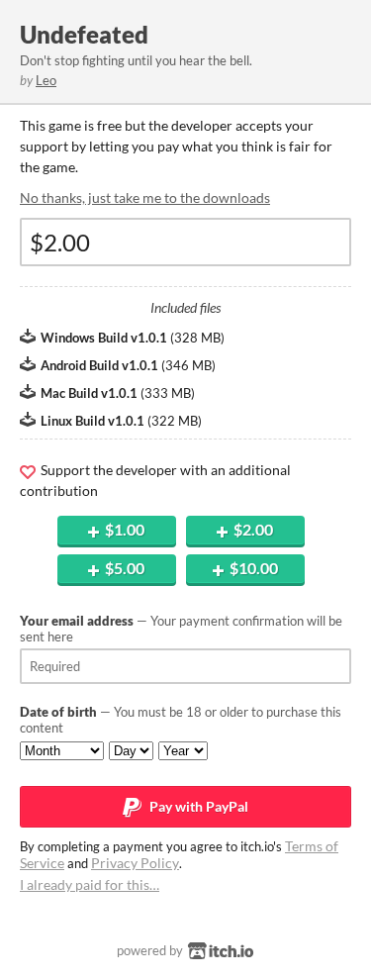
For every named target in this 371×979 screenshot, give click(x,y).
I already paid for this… (89, 884)
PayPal (197, 806)
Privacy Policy (135, 862)
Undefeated (84, 34)
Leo (46, 80)
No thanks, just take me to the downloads (145, 197)
